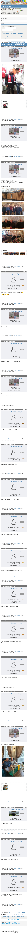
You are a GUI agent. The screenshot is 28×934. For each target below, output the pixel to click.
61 (20, 42)
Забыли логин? (13, 33)
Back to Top (24, 930)
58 (13, 42)
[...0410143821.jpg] (13, 236)
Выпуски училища (11, 36)
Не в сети (22, 53)
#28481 (25, 839)
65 (18, 914)
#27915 (25, 271)
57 (11, 42)
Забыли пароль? (6, 33)
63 (24, 42)
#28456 (25, 807)
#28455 (25, 726)
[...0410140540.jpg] (13, 208)
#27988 (25, 376)
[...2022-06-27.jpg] (13, 761)
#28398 (25, 548)
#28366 (25, 513)
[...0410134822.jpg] (13, 194)
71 (24, 44)
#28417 (25, 620)
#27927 (25, 341)
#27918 (25, 309)
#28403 (25, 586)
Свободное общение (7, 38)
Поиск (2, 23)
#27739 (25, 46)
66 (20, 44)
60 (17, 42)
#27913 (25, 162)
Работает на (10, 919)
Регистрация (20, 33)
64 (16, 914)
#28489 (25, 874)
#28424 (25, 656)
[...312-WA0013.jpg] (13, 78)
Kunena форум (17, 919)
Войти (9, 119)
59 (15, 42)
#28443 (25, 691)
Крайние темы (4, 20)
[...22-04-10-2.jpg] (13, 222)
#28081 (25, 444)
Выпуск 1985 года (21, 36)
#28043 (25, 409)
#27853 (25, 125)
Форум (4, 36)
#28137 (25, 479)
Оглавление (4, 18)
